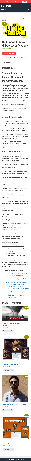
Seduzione (8, 18)
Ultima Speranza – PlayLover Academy (16, 282)
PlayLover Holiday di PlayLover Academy (16, 286)
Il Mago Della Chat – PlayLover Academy (16, 273)
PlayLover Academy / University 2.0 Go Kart (17, 288)
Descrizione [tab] (7, 62)
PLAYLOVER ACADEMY (22, 57)
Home (3, 18)
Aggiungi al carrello (9, 53)
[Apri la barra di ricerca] (29, 9)
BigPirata (6, 6)
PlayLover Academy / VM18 (13, 290)
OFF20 (24, 1)
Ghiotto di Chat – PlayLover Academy (15, 284)
